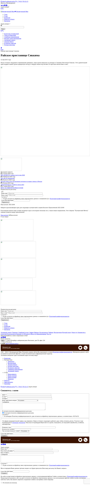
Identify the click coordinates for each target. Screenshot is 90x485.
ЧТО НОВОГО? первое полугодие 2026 (13, 175)
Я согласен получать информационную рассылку (17, 411)
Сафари (31, 332)
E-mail (4, 397)
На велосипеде (11, 334)
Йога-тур (33, 334)
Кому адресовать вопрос (9, 400)
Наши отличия (12, 376)
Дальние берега (12, 364)
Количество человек (8, 429)
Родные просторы (13, 366)
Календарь (11, 33)
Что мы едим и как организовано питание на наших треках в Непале (21, 181)
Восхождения (12, 363)
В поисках (10, 43)
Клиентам (7, 17)
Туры (5, 14)
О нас (6, 16)
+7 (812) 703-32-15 (22, 1)
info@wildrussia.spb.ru (8, 1)
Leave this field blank (7, 200)
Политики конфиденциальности (62, 352)
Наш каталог (4, 215)
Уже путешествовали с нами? (11, 431)
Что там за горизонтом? (8, 178)
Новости (6, 380)
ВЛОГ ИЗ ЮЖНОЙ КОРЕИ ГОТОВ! (12, 188)
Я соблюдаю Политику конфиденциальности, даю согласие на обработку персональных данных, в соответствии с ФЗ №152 (41, 416)
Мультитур (27, 334)
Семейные (11, 37)
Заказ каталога (8, 382)
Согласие (4, 197)
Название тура (6, 427)
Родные (9, 45)
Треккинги (11, 361)
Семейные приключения (15, 369)
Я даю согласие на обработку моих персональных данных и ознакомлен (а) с (36, 198)
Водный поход (66, 332)
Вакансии (11, 379)
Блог (2, 49)
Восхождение (58, 332)
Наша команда (12, 374)
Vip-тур (49, 334)
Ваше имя (4, 193)
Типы (10, 35)
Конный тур (20, 334)
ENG (2, 8)
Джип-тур (74, 332)
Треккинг (15, 332)
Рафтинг (36, 332)
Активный (9, 40)
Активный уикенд (6, 332)
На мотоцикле (43, 332)
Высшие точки (12, 38)
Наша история (12, 377)
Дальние (9, 41)
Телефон (5, 398)
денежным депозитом (18, 422)
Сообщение (5, 402)
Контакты (7, 21)
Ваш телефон (5, 452)
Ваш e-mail (5, 195)
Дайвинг (51, 332)
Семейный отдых (23, 332)
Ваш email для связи (7, 451)
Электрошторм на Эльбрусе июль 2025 (12, 184)
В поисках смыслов (14, 368)
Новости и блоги (9, 19)
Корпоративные (41, 334)
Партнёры (7, 383)
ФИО (4, 395)
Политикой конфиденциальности (60, 198)
